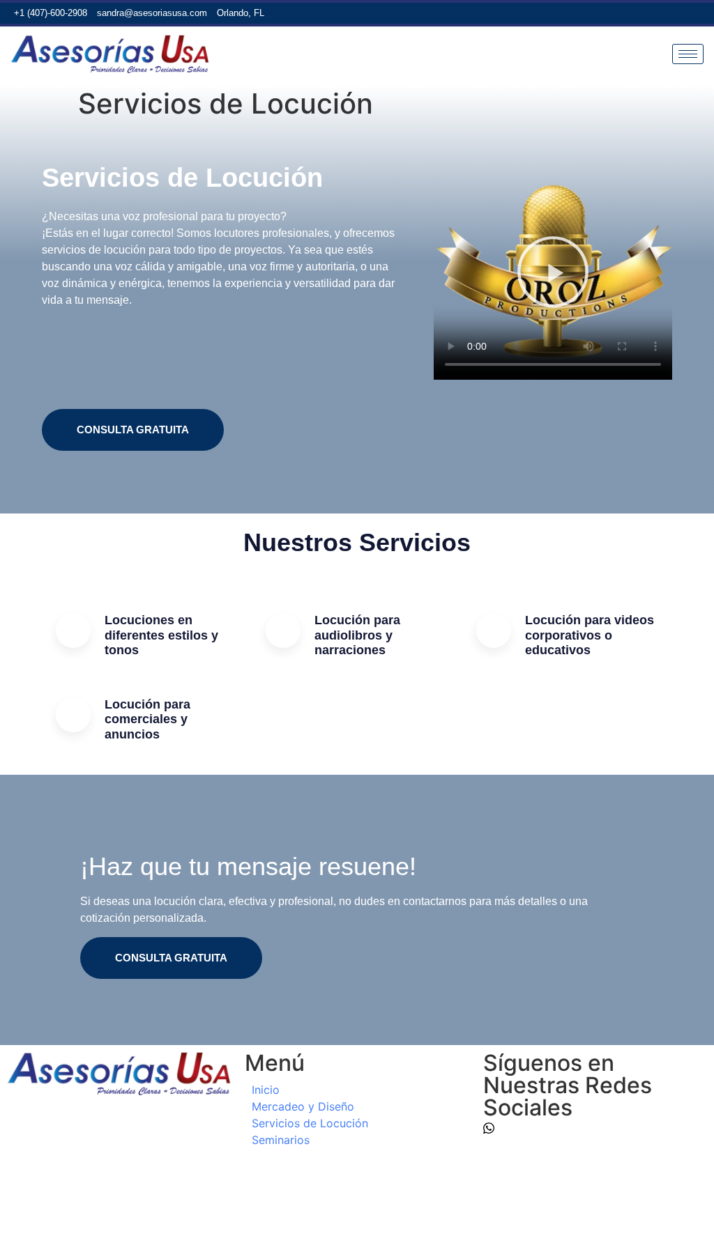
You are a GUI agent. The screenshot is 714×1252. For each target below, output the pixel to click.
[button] (552, 273)
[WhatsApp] (626, 13)
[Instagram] (700, 13)
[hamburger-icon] (688, 54)
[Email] (651, 13)
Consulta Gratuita (133, 429)
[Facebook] (675, 13)
